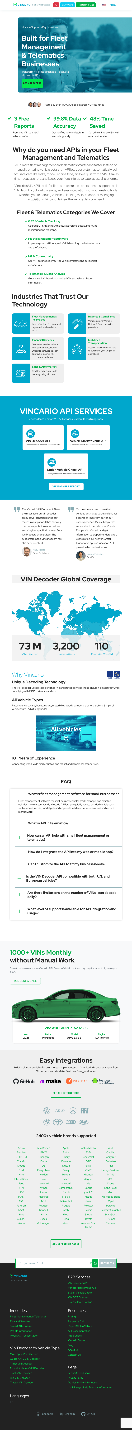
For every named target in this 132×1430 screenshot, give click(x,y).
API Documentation (79, 1331)
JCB (110, 1179)
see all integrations (66, 1093)
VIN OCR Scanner (78, 1297)
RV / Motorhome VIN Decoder (27, 1368)
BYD (88, 1152)
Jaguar (88, 1179)
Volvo (66, 1223)
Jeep (21, 1183)
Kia (88, 1183)
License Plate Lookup (80, 1302)
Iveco (66, 1179)
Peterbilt (21, 1205)
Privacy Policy (75, 1378)
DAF (88, 1161)
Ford (21, 1170)
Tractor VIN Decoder (22, 1382)
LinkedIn (70, 1413)
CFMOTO (21, 1157)
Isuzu (44, 1179)
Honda (66, 1174)
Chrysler (111, 1157)
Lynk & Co (88, 1192)
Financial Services (43, 340)
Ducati (66, 1165)
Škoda (65, 1214)
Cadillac (110, 1152)
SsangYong (111, 1214)
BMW (43, 1152)
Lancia (88, 1188)
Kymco (43, 1188)
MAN (21, 1196)
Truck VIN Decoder (21, 1373)
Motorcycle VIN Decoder (24, 1354)
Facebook (47, 1413)
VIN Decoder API (77, 1283)
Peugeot (43, 1205)
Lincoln (66, 1192)
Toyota (88, 1219)
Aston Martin (88, 1148)
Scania (88, 1210)
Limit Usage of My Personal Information (90, 1387)
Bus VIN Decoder (20, 1378)
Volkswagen (43, 1223)
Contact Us (74, 1354)
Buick (66, 1152)
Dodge (21, 1165)
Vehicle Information (21, 1331)
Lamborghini (66, 1188)
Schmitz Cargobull (111, 1210)
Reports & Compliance (101, 316)
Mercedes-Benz (111, 1196)
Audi (110, 1148)
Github (91, 1413)
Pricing (72, 1316)
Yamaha (110, 1223)
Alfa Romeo (43, 1148)
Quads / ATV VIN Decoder (25, 1358)
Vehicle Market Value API (82, 1287)
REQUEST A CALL (25, 981)
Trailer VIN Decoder (21, 1363)
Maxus (66, 1196)
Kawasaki (43, 1183)
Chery (66, 1157)
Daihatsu (111, 1161)
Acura (21, 1148)
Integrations (75, 1335)
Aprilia (65, 1148)
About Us (73, 1350)
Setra (43, 1214)
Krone (110, 1183)
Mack (111, 1192)
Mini (43, 1201)
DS (43, 1165)
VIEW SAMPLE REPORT (66, 486)
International (21, 1179)
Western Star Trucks (88, 1225)
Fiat (111, 1165)
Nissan (88, 1201)
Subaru (21, 1219)
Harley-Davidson (110, 1170)
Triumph (111, 1219)
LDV (21, 1192)
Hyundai (88, 1174)
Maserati (43, 1196)
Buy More (67, 4)
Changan (43, 1157)
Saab (66, 1210)
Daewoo (66, 1161)
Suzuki (43, 1219)
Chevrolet (88, 1157)
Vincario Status (76, 1340)
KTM (21, 1188)
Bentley (21, 1152)
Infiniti (110, 1174)
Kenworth (66, 1183)
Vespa (21, 1223)
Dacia (43, 1161)
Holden (44, 1174)
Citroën (21, 1161)
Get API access (32, 83)
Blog (70, 1345)
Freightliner (43, 1170)
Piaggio (66, 1205)
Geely (66, 1170)
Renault (43, 1210)
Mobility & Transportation (97, 341)
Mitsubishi (66, 1201)
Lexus (43, 1192)
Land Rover (110, 1188)
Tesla (66, 1219)
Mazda (88, 1196)
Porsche (110, 1205)
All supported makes (65, 1243)
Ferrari (88, 1165)
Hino (21, 1174)
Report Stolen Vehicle (80, 1326)
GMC (88, 1170)
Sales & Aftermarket (44, 366)
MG (21, 1201)
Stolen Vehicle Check (80, 1292)
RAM (21, 1210)
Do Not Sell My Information (83, 1382)
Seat (21, 1214)
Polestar (88, 1205)
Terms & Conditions (79, 1373)
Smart (88, 1214)
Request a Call (86, 4)
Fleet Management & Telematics (44, 318)
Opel (110, 1201)
